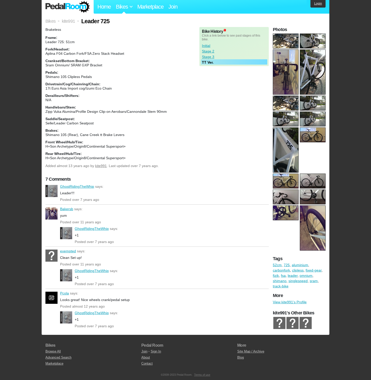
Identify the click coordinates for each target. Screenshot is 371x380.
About (145, 357)
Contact (147, 363)
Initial (206, 46)
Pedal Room (67, 7)
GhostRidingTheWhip (51, 191)
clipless (298, 270)
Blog (240, 357)
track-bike (280, 286)
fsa (283, 276)
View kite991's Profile (290, 302)
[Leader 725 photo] (286, 36)
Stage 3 (208, 57)
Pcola (51, 298)
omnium (306, 276)
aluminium (300, 265)
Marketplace (150, 7)
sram (314, 281)
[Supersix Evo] (292, 323)
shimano (279, 281)
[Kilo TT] (279, 323)
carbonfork (281, 270)
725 (287, 265)
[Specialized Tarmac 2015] (305, 323)
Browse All (53, 351)
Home (104, 7)
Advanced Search (58, 357)
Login (318, 3)
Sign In (156, 351)
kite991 (101, 166)
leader (293, 276)
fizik (276, 276)
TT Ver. (208, 62)
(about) (224, 30)
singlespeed (298, 281)
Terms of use (202, 374)
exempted (51, 256)
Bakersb (51, 213)
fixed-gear (314, 270)
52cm (277, 265)
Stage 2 (208, 51)
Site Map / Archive (250, 351)
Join (172, 7)
